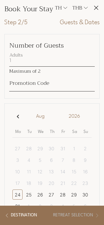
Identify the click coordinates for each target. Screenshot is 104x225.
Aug (40, 116)
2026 (74, 116)
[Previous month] (17, 116)
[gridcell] (18, 148)
